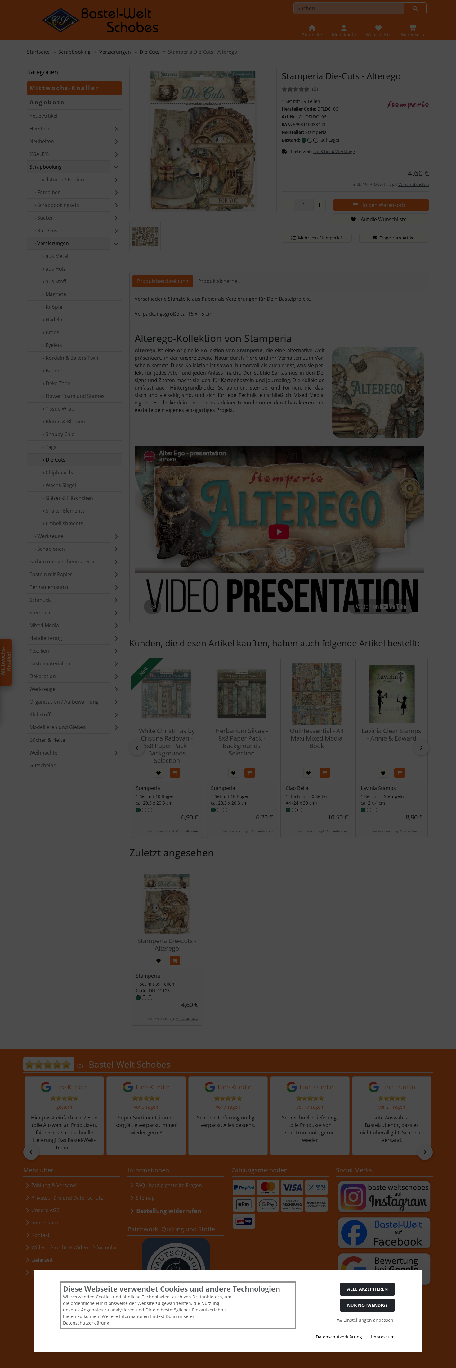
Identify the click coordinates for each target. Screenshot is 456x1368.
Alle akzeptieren (367, 1289)
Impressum (383, 1337)
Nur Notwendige (367, 1305)
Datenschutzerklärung (339, 1337)
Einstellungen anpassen (367, 1320)
